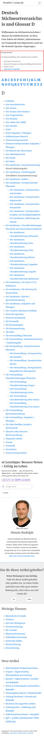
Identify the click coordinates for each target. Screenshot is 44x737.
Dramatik (10, 446)
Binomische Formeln (16, 616)
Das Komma (11, 118)
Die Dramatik (12, 321)
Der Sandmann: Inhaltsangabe (21, 172)
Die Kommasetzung (15, 328)
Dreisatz (10, 619)
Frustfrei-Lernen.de (13, 2)
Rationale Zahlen (14, 641)
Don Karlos (11, 449)
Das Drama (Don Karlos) (18, 111)
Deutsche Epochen (15, 314)
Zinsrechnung (12, 648)
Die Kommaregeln (14, 325)
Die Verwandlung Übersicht (19, 335)
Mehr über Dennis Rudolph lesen (21, 556)
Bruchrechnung (13, 644)
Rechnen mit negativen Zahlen (20, 703)
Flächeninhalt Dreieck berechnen (22, 668)
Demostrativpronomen (17, 140)
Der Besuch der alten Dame (19, 150)
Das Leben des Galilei (16, 122)
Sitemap (30, 733)
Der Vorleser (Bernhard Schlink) (21, 310)
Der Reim (10, 161)
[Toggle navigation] (39, 3)
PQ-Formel (11, 630)
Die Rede (10, 332)
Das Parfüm (11, 126)
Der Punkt (10, 158)
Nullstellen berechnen (16, 637)
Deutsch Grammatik (15, 318)
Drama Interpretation (16, 453)
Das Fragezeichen (14, 115)
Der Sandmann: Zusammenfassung (23, 165)
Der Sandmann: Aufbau (17, 179)
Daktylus (10, 101)
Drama (9, 442)
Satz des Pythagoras (15, 623)
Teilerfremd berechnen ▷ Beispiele (22, 714)
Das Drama (11, 108)
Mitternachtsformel (15, 634)
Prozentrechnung (14, 626)
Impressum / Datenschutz (18, 733)
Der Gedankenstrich (15, 154)
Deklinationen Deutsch (17, 136)
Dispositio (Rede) (14, 438)
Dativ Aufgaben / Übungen (18, 133)
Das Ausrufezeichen (15, 104)
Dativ (8, 129)
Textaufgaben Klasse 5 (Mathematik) (24, 693)
